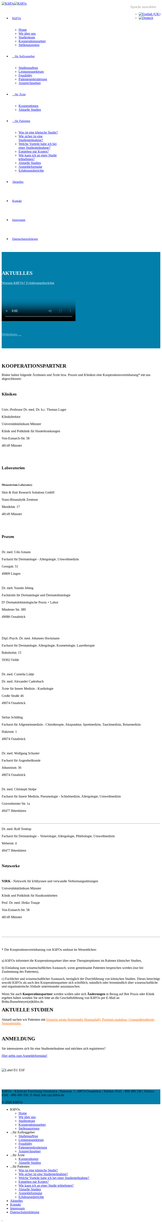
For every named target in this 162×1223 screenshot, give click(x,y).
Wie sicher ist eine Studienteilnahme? (31, 138)
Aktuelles (17, 181)
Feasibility (25, 75)
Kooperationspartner (32, 41)
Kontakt (17, 200)
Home (23, 29)
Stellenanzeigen (29, 45)
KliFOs (16, 18)
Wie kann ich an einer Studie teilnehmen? (46, 1185)
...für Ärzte (19, 94)
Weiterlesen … (11, 334)
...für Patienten (21, 121)
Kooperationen (28, 106)
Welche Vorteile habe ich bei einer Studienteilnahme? (38, 145)
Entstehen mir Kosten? (34, 151)
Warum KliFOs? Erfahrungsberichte (28, 283)
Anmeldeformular (30, 166)
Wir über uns (27, 33)
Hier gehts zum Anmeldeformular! (24, 1055)
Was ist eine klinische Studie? (38, 132)
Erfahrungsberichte (31, 170)
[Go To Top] (2, 1219)
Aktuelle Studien (30, 109)
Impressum (18, 220)
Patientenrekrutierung (33, 79)
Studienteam (27, 37)
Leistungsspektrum (31, 71)
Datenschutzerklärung (25, 239)
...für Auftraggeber (23, 56)
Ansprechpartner (30, 83)
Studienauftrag (28, 68)
